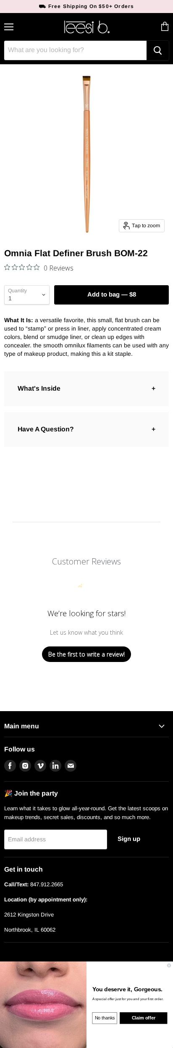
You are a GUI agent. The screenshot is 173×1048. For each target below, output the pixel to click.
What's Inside (39, 388)
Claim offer (143, 1018)
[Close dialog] (169, 965)
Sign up (129, 838)
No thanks (105, 1018)
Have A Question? (46, 429)
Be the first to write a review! (86, 654)
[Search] (158, 50)
